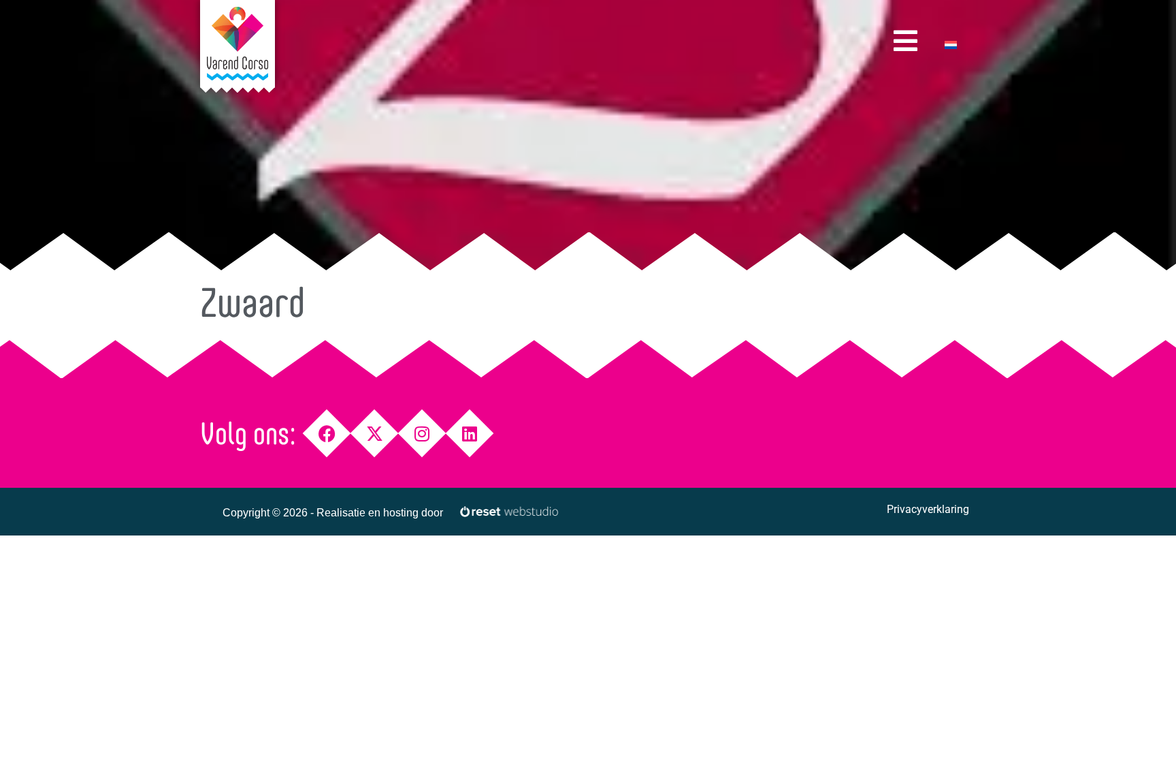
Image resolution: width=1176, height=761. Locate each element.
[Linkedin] (470, 433)
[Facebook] (327, 433)
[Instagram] (422, 433)
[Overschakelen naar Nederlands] (951, 44)
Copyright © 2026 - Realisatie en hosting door (333, 512)
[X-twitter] (374, 433)
